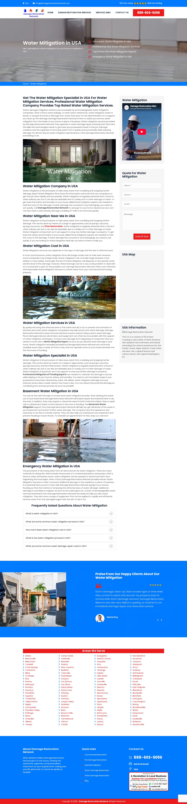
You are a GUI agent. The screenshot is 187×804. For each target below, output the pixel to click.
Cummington (139, 701)
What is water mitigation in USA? (42, 513)
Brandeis (65, 661)
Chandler (29, 718)
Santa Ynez (66, 690)
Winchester (138, 673)
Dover (135, 681)
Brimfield (137, 695)
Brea (63, 710)
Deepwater (138, 713)
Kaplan (100, 673)
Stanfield (29, 693)
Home (50, 12)
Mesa (27, 715)
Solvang (65, 693)
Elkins (27, 673)
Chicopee (137, 698)
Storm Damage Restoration (97, 770)
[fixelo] (34, 12)
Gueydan (101, 661)
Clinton (64, 721)
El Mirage (29, 713)
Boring (136, 704)
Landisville (137, 718)
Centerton (30, 670)
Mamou (100, 687)
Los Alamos (66, 681)
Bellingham (138, 675)
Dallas (28, 655)
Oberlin (100, 707)
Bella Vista (30, 661)
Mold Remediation (93, 765)
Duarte (64, 695)
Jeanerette (102, 667)
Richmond (101, 713)
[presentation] (158, 620)
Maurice (100, 690)
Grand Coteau (104, 658)
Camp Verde (67, 655)
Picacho (29, 687)
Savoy (100, 718)
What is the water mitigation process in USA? (48, 538)
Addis (99, 710)
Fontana (65, 698)
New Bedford (139, 655)
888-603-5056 (148, 13)
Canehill (29, 664)
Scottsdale (30, 707)
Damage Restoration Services (74, 12)
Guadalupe (66, 675)
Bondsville (137, 693)
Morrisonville (138, 724)
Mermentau (102, 693)
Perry (99, 704)
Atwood (65, 707)
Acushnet (137, 658)
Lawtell (100, 678)
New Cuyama (67, 667)
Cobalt (64, 724)
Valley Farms (31, 701)
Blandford (137, 690)
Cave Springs (31, 667)
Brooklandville (139, 707)
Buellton (65, 670)
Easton (100, 724)
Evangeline (102, 655)
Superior (29, 695)
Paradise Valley (32, 710)
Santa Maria (66, 687)
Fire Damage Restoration (96, 760)
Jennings (101, 670)
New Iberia (102, 698)
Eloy (27, 678)
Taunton (137, 661)
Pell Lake (137, 684)
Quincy (100, 721)
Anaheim (65, 704)
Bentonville (30, 658)
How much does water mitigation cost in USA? (48, 529)
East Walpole (139, 687)
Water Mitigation (39, 83)
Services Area (103, 12)
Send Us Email (141, 764)
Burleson (137, 721)
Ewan (135, 715)
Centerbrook (67, 718)
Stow (135, 667)
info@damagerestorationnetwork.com (52, 3)
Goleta (64, 664)
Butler (135, 710)
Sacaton (29, 690)
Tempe (28, 724)
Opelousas (102, 701)
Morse (100, 695)
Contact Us (122, 12)
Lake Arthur (102, 675)
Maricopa (29, 684)
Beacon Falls (67, 713)
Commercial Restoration (96, 754)
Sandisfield (102, 715)
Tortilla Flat (30, 698)
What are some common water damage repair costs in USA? (56, 546)
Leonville (101, 681)
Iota (99, 664)
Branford (65, 715)
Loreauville (102, 684)
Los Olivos (65, 684)
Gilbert (28, 721)
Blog (86, 780)
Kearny (28, 681)
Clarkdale (65, 658)
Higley (28, 704)
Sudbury (136, 670)
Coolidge (29, 675)
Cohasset (137, 678)
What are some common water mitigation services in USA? (55, 521)
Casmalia (65, 673)
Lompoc (65, 678)
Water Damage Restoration (97, 775)
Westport (137, 664)
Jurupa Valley (67, 701)
